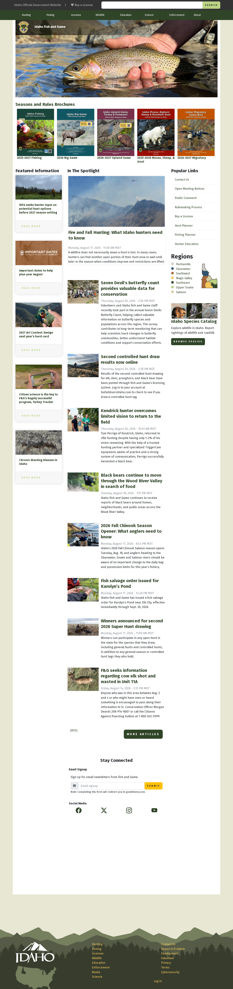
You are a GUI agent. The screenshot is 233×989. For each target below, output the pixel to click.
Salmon (181, 292)
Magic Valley (184, 278)
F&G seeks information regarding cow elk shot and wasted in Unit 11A (128, 676)
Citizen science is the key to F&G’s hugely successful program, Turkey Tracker (38, 398)
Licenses (76, 15)
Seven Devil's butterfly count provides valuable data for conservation (130, 288)
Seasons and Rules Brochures (45, 104)
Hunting (26, 15)
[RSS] (73, 730)
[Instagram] (129, 810)
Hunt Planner (184, 225)
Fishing (50, 15)
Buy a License (184, 216)
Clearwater (183, 269)
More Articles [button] (143, 734)
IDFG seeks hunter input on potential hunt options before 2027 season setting (38, 208)
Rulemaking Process (188, 207)
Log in (158, 981)
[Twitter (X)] (104, 810)
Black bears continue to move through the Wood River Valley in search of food (131, 481)
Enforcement (176, 15)
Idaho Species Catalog (194, 321)
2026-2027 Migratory (191, 157)
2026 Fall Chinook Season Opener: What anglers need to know (131, 531)
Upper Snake (184, 287)
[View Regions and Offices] (209, 276)
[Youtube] (154, 810)
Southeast (183, 282)
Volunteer (167, 958)
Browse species (188, 341)
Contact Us (182, 179)
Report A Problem (173, 949)
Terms (165, 967)
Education (125, 15)
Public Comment (186, 198)
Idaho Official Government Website (37, 5)
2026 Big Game (67, 157)
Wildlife (100, 15)
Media (96, 972)
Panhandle (183, 264)
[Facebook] (79, 810)
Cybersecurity (170, 972)
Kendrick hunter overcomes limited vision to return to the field (131, 416)
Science (149, 15)
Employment (169, 953)
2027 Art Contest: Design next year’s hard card (36, 334)
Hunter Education (186, 244)
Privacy (166, 962)
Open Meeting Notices (190, 188)
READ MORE (31, 226)
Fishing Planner (185, 234)
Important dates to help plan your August (36, 272)
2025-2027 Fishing (29, 157)
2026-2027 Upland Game (114, 157)
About (197, 15)
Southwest (183, 273)
